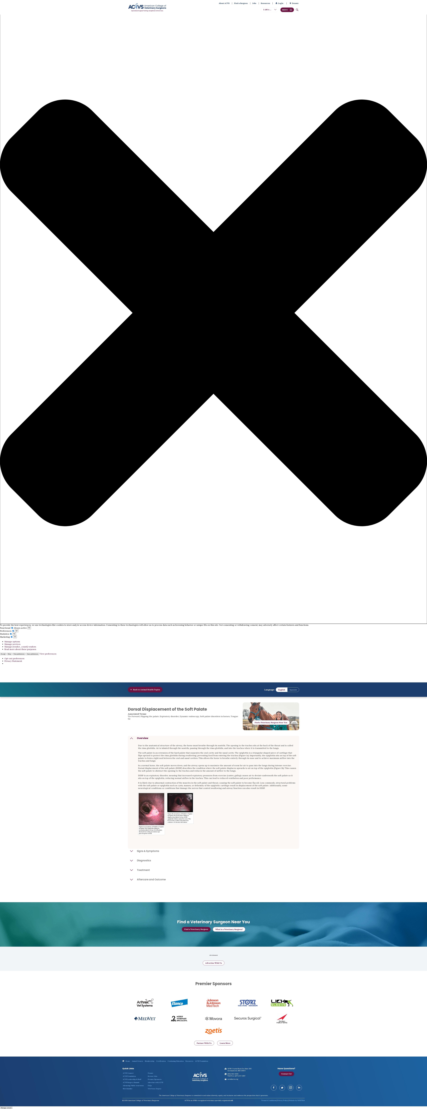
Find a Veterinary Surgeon (196, 929)
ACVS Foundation (201, 1061)
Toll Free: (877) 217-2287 (236, 1076)
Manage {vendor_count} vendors (20, 646)
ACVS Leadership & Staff (132, 1079)
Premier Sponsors (154, 1079)
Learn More (225, 1043)
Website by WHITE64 (297, 1100)
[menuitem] (281, 690)
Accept (3, 654)
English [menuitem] (281, 690)
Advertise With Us (213, 963)
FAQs (150, 1086)
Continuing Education (176, 1061)
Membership (149, 1061)
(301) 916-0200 (233, 1074)
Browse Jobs (152, 1076)
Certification (161, 1061)
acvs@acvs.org (233, 1079)
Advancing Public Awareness (133, 1086)
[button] (213, 313)
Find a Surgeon (241, 3)
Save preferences (32, 654)
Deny (9, 654)
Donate (295, 3)
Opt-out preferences (14, 658)
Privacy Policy (282, 1100)
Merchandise (127, 1089)
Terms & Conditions (268, 1100)
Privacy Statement (13, 661)
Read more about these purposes (20, 649)
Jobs (254, 3)
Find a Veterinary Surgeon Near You (271, 722)
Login (280, 3)
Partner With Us (204, 1043)
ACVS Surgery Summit (131, 1082)
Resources (265, 3)
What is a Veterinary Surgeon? (229, 929)
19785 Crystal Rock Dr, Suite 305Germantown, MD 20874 (240, 1070)
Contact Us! (286, 1074)
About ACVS (224, 3)
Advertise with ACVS (155, 1082)
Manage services (12, 644)
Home (127, 1061)
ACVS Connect (128, 1073)
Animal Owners (137, 1061)
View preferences (19, 654)
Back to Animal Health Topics (146, 690)
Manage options (12, 641)
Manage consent (6, 1108)
